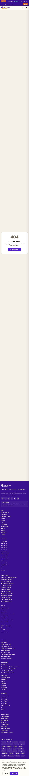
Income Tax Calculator (6, 579)
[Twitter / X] (5, 498)
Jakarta (17, 755)
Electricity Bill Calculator (7, 583)
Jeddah (20, 746)
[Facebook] (2, 498)
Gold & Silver (4, 559)
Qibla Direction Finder (6, 658)
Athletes (3, 685)
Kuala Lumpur (11, 755)
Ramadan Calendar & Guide (8, 654)
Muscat (9, 751)
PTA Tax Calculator (6, 581)
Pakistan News (5, 512)
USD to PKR (4, 543)
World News (4, 514)
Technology (4, 524)
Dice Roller (4, 612)
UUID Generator (5, 629)
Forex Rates (4, 541)
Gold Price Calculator (6, 585)
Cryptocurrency (5, 553)
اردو (26, 4)
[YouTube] (8, 498)
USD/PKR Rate (5, 716)
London (14, 751)
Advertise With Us (5, 705)
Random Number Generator (8, 614)
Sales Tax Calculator (6, 599)
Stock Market (4, 563)
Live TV (3, 522)
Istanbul (4, 755)
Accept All (14, 773)
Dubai (3, 746)
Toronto (17, 753)
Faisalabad (22, 741)
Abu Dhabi (9, 746)
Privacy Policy (4, 699)
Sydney (22, 753)
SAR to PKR (4, 549)
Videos (3, 520)
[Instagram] (12, 498)
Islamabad (15, 741)
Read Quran (4, 726)
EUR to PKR (4, 545)
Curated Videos (5, 724)
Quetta (22, 744)
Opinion (3, 534)
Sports (3, 518)
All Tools (3, 722)
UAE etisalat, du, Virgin (7, 670)
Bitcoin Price (4, 555)
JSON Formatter (5, 624)
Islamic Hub (4, 642)
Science (3, 530)
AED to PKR (4, 551)
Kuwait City (20, 748)
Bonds (3, 569)
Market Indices (4, 565)
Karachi (9, 741)
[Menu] (26, 7)
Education (3, 532)
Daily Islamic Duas (5, 656)
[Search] (22, 7)
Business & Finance (6, 516)
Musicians (3, 683)
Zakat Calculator (5, 589)
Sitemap (3, 709)
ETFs (2, 567)
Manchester (4, 753)
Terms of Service (5, 701)
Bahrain (3, 751)
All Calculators (5, 720)
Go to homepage (14, 249)
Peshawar (16, 744)
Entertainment (4, 526)
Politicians (3, 689)
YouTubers (4, 687)
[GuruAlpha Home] (6, 485)
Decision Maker (5, 616)
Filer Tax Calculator (6, 591)
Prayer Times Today (6, 644)
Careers (3, 707)
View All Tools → (5, 631)
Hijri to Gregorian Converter (8, 648)
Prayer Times (4, 718)
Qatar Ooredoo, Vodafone (7, 672)
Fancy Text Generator (6, 622)
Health (3, 528)
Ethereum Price (5, 557)
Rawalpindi (4, 744)
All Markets (4, 571)
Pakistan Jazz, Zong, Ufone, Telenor (10, 666)
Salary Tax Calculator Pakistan (9, 577)
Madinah (9, 748)
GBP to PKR (4, 547)
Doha (15, 748)
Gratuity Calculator (6, 597)
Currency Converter (6, 587)
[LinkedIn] (18, 498)
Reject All (6, 773)
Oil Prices (3, 561)
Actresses (3, 679)
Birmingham (21, 751)
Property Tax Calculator (7, 593)
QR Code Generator (6, 626)
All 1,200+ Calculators (6, 601)
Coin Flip (3, 610)
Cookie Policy (4, 703)
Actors (3, 681)
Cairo (23, 755)
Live (3, 1)
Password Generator (6, 627)
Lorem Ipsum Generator (7, 620)
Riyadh (15, 746)
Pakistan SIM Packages (7, 732)
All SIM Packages (5, 664)
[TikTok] (15, 498)
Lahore (3, 741)
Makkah (3, 748)
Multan (10, 744)
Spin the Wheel (5, 608)
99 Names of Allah (5, 652)
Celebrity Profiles (5, 677)
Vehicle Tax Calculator (6, 595)
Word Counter (4, 618)
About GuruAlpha (5, 696)
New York (11, 753)
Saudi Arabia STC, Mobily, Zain (8, 668)
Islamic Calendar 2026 (6, 646)
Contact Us (4, 698)
